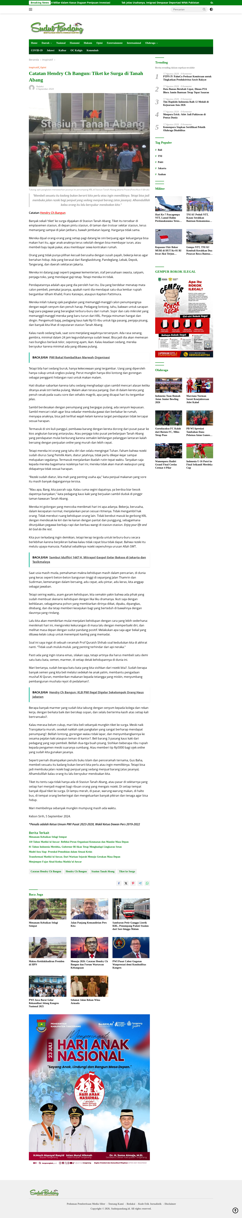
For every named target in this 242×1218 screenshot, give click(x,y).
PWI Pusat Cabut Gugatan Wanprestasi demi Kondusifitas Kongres (129, 964)
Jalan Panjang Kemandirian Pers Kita (89, 924)
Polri (160, 162)
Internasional (134, 43)
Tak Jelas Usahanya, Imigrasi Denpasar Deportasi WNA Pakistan (114, 2)
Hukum (88, 43)
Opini (99, 43)
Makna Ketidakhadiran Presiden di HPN (46, 963)
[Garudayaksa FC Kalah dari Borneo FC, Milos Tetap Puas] (168, 418)
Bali (160, 150)
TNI (160, 156)
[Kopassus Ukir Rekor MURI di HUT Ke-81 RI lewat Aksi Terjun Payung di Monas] (168, 236)
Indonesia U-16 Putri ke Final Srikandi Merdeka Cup (199, 464)
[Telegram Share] (140, 883)
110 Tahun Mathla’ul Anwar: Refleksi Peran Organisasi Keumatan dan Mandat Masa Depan (79, 842)
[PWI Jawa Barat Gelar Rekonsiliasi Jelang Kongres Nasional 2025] (47, 986)
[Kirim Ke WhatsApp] (147, 883)
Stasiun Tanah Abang (102, 871)
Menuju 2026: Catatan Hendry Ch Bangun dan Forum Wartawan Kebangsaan (89, 964)
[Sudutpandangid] (58, 28)
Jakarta (162, 168)
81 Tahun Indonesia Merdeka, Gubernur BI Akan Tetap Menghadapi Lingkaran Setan (75, 847)
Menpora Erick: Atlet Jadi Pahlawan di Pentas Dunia (184, 116)
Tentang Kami (116, 1204)
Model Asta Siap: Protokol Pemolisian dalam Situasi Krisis (60, 851)
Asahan (162, 174)
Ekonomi (75, 43)
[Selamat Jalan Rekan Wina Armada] (89, 986)
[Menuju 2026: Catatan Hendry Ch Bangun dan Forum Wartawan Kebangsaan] (89, 947)
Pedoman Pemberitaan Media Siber (86, 1204)
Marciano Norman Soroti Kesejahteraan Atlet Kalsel (197, 399)
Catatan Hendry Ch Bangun (46, 871)
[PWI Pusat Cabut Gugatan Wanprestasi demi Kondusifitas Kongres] (131, 947)
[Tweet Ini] (126, 883)
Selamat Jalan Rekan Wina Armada (85, 1002)
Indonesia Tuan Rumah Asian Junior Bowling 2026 (167, 399)
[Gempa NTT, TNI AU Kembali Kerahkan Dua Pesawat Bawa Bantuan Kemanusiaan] (199, 236)
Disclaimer (170, 1204)
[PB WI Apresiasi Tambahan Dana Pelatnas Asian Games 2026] (199, 418)
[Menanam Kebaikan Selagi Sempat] (47, 908)
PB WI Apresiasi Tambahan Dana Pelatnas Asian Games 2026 (198, 432)
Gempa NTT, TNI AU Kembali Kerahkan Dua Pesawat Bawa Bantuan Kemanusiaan (199, 251)
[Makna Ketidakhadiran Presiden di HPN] (47, 947)
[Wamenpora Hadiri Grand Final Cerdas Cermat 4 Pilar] (168, 450)
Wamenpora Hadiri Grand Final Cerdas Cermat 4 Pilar (166, 464)
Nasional (61, 43)
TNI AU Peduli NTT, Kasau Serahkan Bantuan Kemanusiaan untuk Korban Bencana (199, 218)
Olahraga (150, 43)
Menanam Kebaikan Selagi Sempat (48, 837)
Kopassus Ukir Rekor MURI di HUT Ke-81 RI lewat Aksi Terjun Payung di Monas (168, 251)
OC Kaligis (76, 50)
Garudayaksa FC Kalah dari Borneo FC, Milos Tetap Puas (168, 431)
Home (34, 43)
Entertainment (115, 43)
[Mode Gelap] (211, 9)
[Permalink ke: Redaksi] (32, 87)
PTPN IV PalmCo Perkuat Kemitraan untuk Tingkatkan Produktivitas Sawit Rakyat (187, 78)
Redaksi (40, 86)
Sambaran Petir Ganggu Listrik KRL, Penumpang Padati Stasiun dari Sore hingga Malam (130, 925)
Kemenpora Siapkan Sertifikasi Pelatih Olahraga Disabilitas (184, 129)
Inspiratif (34, 67)
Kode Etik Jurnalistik (150, 1204)
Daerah (45, 43)
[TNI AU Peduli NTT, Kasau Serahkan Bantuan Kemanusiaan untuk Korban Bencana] (199, 203)
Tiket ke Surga (127, 871)
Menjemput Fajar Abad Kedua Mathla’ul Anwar (55, 861)
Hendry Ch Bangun (76, 871)
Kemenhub (93, 50)
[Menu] (31, 9)
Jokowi (50, 50)
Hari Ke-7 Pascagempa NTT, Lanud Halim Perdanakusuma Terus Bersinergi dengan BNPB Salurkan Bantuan (168, 218)
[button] (204, 9)
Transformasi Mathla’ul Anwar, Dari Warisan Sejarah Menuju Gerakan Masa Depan (74, 856)
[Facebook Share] (119, 883)
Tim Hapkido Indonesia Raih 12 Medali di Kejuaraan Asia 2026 (186, 103)
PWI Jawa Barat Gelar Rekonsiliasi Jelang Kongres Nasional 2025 (44, 1003)
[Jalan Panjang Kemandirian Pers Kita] (89, 908)
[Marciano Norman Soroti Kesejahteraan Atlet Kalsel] (199, 385)
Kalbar (62, 50)
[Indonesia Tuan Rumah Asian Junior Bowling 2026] (168, 385)
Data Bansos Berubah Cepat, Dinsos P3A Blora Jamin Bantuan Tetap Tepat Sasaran (186, 91)
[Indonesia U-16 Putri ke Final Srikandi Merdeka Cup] (199, 450)
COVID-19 (37, 50)
